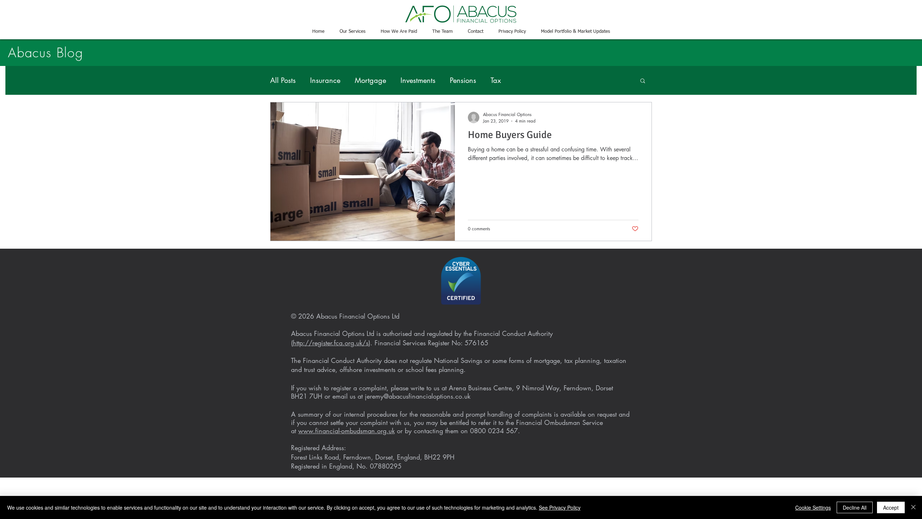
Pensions (463, 80)
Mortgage (370, 80)
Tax (496, 80)
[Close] (913, 507)
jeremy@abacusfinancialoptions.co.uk (417, 396)
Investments (417, 80)
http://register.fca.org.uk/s (330, 342)
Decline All (855, 507)
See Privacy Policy (560, 507)
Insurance (325, 80)
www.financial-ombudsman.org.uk (346, 430)
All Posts (283, 80)
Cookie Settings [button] (813, 507)
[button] (642, 81)
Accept (891, 507)
